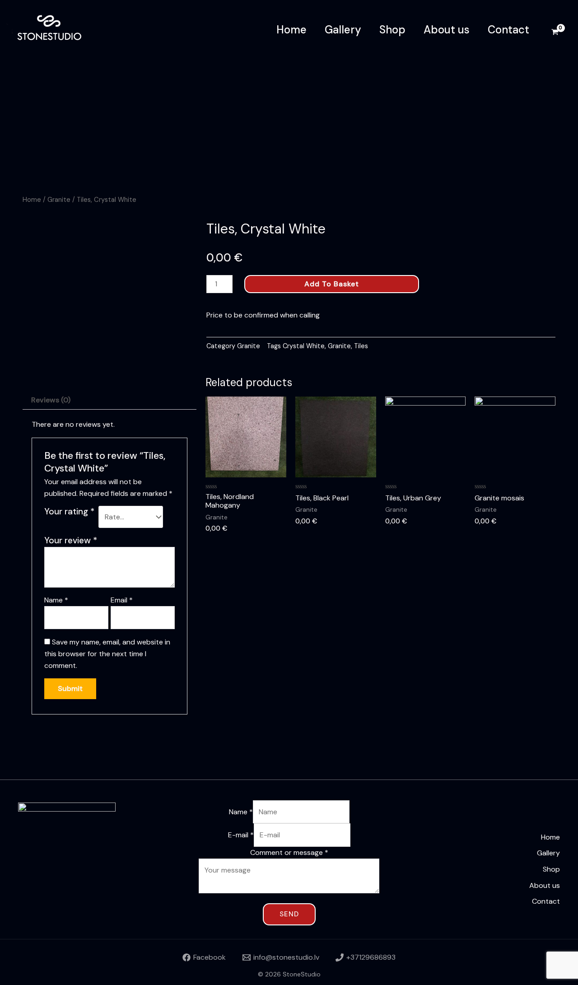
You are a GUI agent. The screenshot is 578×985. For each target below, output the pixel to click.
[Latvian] (556, 104)
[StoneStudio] (54, 29)
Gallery (343, 30)
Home (291, 30)
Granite (58, 199)
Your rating (69, 511)
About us (447, 30)
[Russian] (556, 85)
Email (122, 600)
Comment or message (289, 852)
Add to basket (331, 284)
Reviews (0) (50, 400)
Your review (70, 540)
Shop (392, 30)
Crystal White (304, 346)
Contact (508, 30)
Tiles (361, 346)
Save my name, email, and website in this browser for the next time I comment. (107, 653)
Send (289, 914)
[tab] (51, 400)
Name (56, 600)
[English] (556, 65)
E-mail (241, 835)
